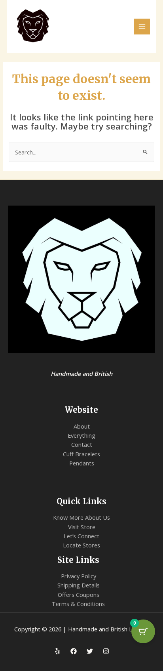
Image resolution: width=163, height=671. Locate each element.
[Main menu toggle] (142, 26)
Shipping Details (78, 585)
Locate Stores (81, 545)
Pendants (81, 463)
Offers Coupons (78, 595)
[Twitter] (90, 651)
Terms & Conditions (78, 604)
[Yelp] (57, 651)
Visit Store (81, 527)
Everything (81, 435)
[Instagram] (106, 651)
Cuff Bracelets (81, 454)
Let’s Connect (81, 536)
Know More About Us (81, 517)
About (82, 426)
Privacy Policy (78, 576)
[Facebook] (73, 651)
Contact (81, 444)
